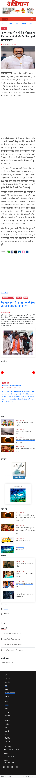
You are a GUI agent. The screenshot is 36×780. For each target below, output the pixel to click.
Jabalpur (9, 761)
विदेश (8, 383)
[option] (4, 24)
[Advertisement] (18, 117)
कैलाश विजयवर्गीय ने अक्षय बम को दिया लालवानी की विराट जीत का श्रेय (18, 304)
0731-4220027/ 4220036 (11, 749)
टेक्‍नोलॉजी (24, 23)
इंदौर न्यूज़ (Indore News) (8, 298)
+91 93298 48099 (9, 756)
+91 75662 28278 (9, 763)
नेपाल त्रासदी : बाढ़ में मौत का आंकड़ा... (11, 386)
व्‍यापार (17, 23)
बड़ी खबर (4, 28)
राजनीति (10, 23)
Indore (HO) (11, 748)
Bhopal (9, 755)
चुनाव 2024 (19, 298)
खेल (2, 23)
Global (30, 23)
